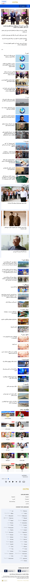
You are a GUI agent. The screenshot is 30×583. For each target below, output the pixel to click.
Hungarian (23, 551)
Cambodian (23, 522)
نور (2, 49)
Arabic (24, 513)
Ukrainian (8, 553)
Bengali (24, 518)
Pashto (10, 530)
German (23, 539)
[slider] (8, 478)
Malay (9, 513)
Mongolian (9, 515)
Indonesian (21, 553)
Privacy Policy (26, 580)
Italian (24, 556)
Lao (11, 511)
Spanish (9, 541)
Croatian (23, 525)
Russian (9, 534)
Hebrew (24, 546)
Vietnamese (8, 558)
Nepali (10, 520)
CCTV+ (27, 503)
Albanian (23, 511)
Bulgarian (22, 520)
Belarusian (22, 515)
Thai (11, 548)
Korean (24, 560)
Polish (10, 525)
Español (13, 496)
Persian (10, 522)
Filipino (23, 534)
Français (27, 499)
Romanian (9, 532)
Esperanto (22, 532)
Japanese (23, 558)
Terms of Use (20, 580)
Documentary (12, 501)
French (23, 537)
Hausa (24, 544)
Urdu (11, 556)
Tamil (10, 546)
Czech (24, 527)
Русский (27, 501)
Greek (23, 541)
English (27, 496)
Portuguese (8, 527)
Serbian (10, 537)
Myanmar (8, 518)
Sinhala (10, 539)
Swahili (9, 544)
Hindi (24, 548)
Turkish (10, 551)
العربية (13, 499)
